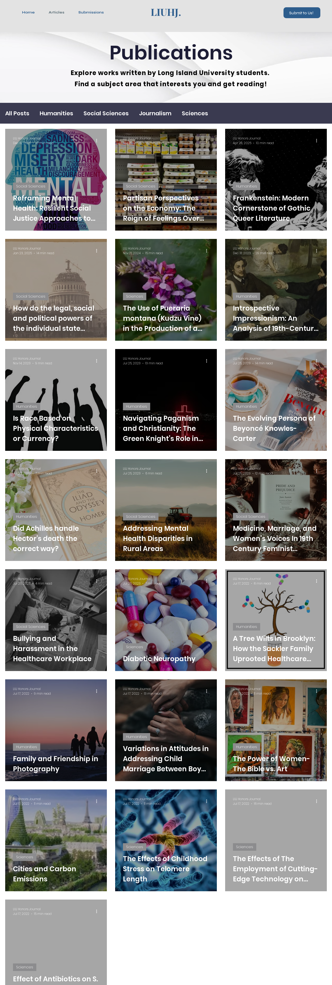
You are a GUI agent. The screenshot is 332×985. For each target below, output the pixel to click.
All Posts (17, 113)
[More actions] (98, 141)
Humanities (56, 113)
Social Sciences (106, 113)
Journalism (155, 113)
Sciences (195, 113)
